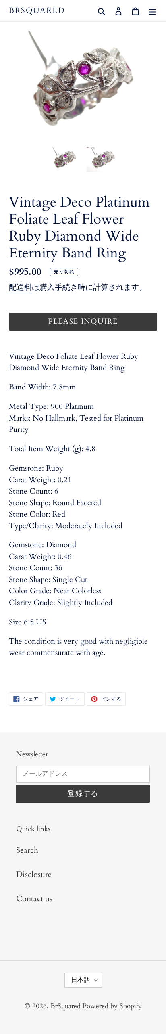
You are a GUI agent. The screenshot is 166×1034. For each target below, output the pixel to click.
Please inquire (83, 321)
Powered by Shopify (112, 1006)
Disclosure (34, 874)
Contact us (34, 898)
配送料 (20, 287)
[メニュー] (152, 10)
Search (27, 850)
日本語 (80, 979)
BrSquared (37, 10)
